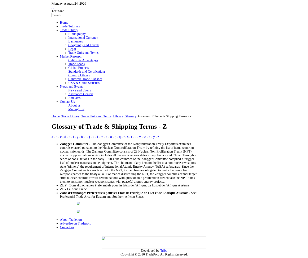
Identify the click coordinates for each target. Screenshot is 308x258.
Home (56, 116)
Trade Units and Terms (96, 116)
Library (118, 116)
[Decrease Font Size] (53, 7)
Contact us (67, 227)
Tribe (163, 250)
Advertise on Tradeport (75, 223)
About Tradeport (71, 219)
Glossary (130, 116)
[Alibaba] (154, 247)
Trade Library (70, 116)
